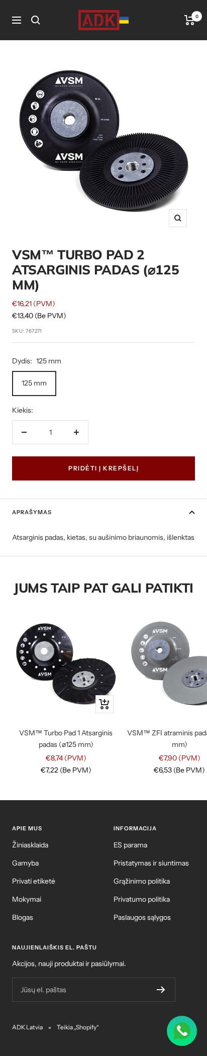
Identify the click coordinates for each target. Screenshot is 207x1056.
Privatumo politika (142, 899)
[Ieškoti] (35, 20)
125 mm (34, 383)
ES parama (130, 844)
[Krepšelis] (189, 20)
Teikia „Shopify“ (78, 1027)
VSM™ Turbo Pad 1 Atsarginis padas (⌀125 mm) (66, 738)
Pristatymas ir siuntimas (151, 863)
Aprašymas (32, 512)
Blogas (22, 917)
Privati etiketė (33, 881)
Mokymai (26, 899)
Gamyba (25, 863)
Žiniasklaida (30, 844)
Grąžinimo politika (142, 881)
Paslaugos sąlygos (142, 917)
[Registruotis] (161, 989)
